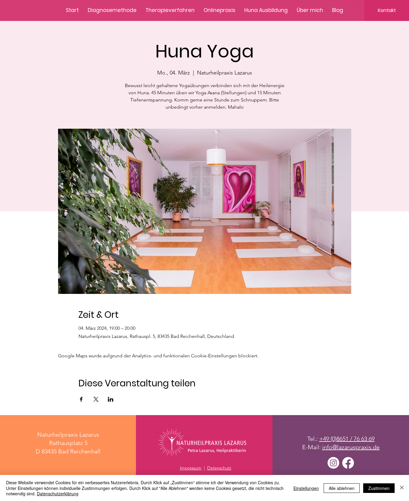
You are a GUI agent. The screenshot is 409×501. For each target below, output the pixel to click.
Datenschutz (219, 468)
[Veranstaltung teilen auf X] (96, 399)
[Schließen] (401, 488)
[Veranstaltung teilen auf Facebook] (81, 399)
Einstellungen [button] (306, 488)
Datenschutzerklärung (57, 494)
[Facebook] (348, 463)
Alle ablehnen (342, 488)
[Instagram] (333, 463)
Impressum (191, 468)
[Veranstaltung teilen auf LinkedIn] (110, 399)
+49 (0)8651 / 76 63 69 (347, 438)
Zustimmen (379, 488)
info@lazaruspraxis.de (351, 447)
